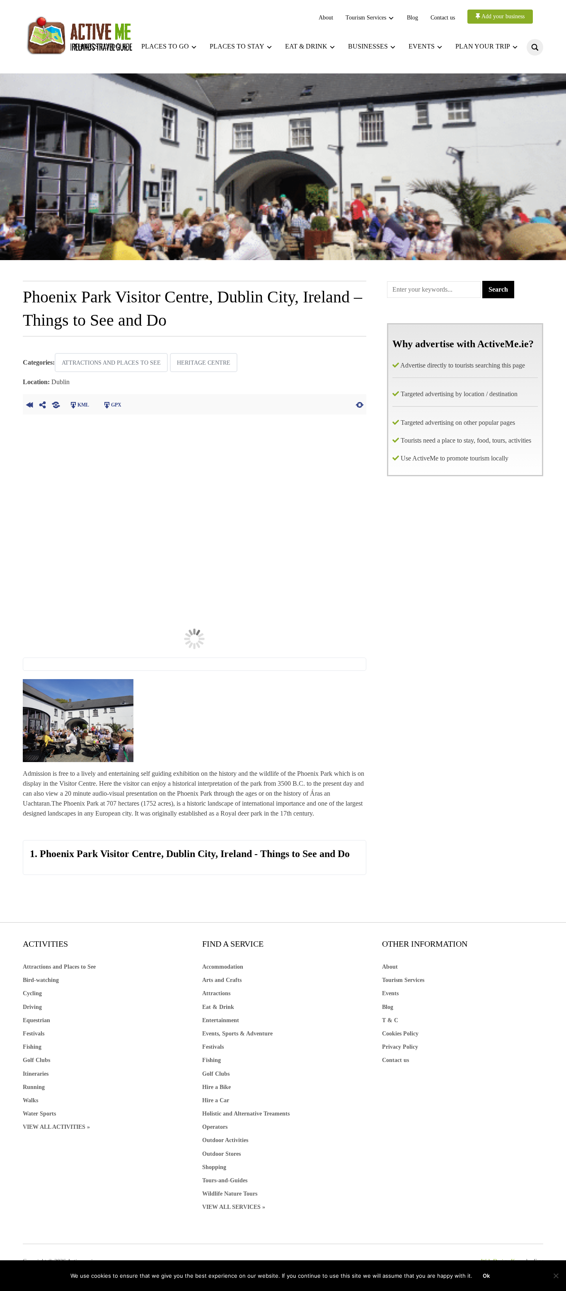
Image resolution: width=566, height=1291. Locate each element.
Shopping (214, 1167)
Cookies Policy (400, 1033)
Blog (412, 18)
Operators (214, 1127)
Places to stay (237, 46)
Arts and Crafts (222, 980)
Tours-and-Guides (224, 1180)
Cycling (32, 993)
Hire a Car (215, 1100)
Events (422, 46)
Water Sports (39, 1114)
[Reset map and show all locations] (359, 404)
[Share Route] (42, 404)
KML (83, 405)
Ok (486, 1275)
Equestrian (36, 1020)
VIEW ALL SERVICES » (233, 1207)
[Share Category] (56, 404)
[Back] (29, 404)
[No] (555, 1276)
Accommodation (222, 967)
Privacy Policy (400, 1047)
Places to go (165, 46)
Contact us (443, 18)
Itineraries (35, 1074)
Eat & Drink (218, 1007)
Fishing (32, 1047)
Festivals (33, 1033)
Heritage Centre (203, 363)
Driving (32, 1007)
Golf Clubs (36, 1060)
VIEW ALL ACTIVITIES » (56, 1127)
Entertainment (220, 1020)
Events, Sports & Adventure (237, 1033)
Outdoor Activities (225, 1140)
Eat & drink (306, 46)
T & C (390, 1020)
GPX (116, 405)
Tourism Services (366, 18)
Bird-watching (41, 980)
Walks (30, 1100)
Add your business (502, 16)
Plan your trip (482, 46)
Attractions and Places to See (111, 363)
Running (34, 1087)
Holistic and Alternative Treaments (246, 1114)
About (326, 18)
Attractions (216, 993)
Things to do (97, 46)
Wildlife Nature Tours (229, 1194)
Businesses (368, 46)
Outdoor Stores (221, 1154)
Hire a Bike (216, 1087)
